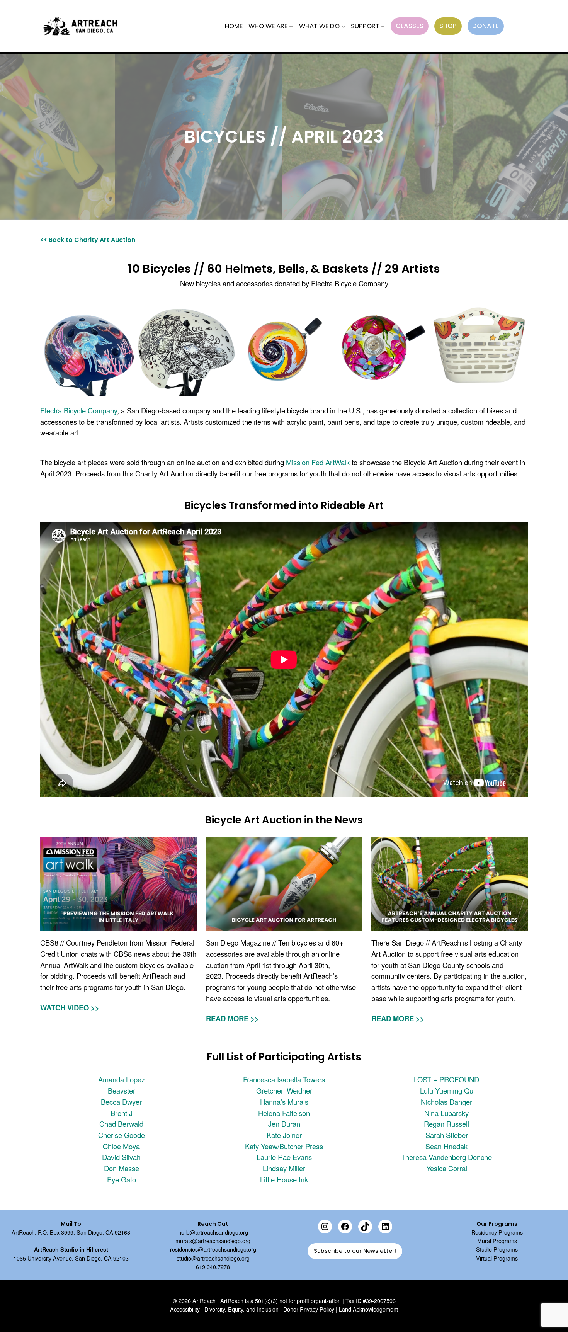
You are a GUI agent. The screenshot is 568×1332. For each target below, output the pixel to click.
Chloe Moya (121, 1146)
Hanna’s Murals (284, 1102)
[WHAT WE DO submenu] (343, 26)
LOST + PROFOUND (446, 1079)
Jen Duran (284, 1124)
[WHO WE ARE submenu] (291, 26)
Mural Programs (497, 1241)
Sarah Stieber (446, 1135)
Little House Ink (284, 1179)
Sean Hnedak (446, 1146)
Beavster (121, 1090)
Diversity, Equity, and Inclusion (241, 1309)
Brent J (122, 1113)
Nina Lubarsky (446, 1113)
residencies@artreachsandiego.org (213, 1249)
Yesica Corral (446, 1168)
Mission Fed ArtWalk (318, 462)
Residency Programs (497, 1232)
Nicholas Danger (446, 1102)
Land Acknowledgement (368, 1309)
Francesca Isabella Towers (284, 1079)
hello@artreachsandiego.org (213, 1232)
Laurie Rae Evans (284, 1157)
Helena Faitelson (284, 1113)
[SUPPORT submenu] (383, 26)
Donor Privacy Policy (308, 1309)
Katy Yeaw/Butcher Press (284, 1146)
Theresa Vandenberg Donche (446, 1157)
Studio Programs (497, 1249)
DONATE (485, 26)
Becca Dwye (120, 1102)
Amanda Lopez (121, 1079)
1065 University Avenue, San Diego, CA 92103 (71, 1258)
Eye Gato (121, 1179)
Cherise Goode (121, 1135)
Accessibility (185, 1309)
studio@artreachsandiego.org (213, 1258)
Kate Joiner (284, 1135)
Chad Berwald (121, 1124)
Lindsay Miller (284, 1168)
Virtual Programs (497, 1258)
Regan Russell (446, 1124)
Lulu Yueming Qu (446, 1090)
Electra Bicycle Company (78, 410)
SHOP (448, 26)
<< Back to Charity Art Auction (87, 239)
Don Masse (121, 1168)
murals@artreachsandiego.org (212, 1241)
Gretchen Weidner (284, 1090)
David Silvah (121, 1157)
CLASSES (409, 26)
